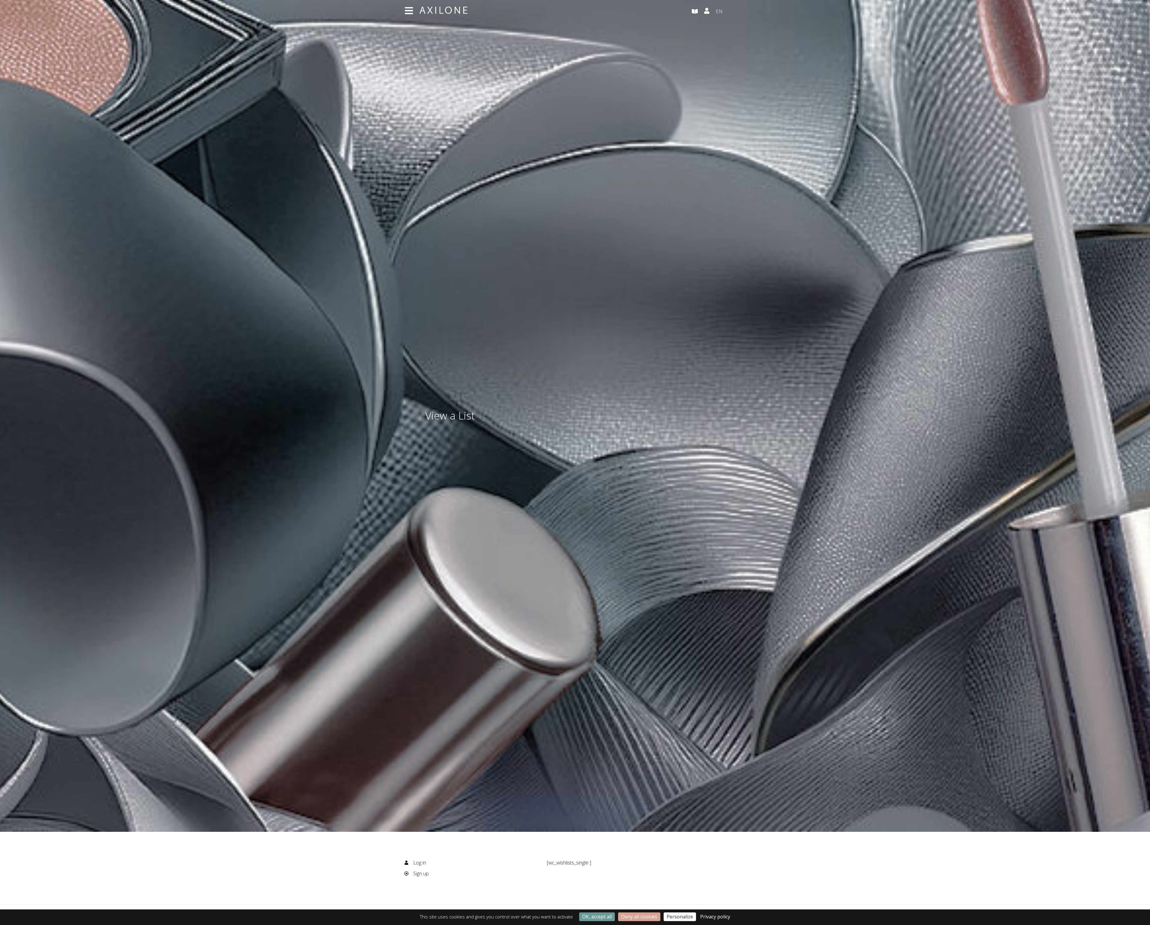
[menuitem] (731, 11)
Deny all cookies (639, 916)
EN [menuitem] (719, 11)
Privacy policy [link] (715, 916)
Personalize (680, 916)
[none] (731, 11)
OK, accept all (597, 916)
